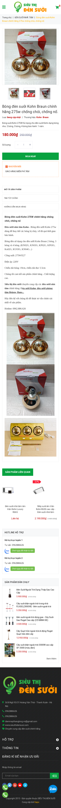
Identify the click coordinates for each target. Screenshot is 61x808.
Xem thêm (51, 658)
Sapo (36, 802)
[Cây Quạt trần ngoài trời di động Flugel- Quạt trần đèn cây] (10, 634)
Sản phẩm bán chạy (17, 582)
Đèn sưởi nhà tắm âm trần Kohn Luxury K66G (15, 509)
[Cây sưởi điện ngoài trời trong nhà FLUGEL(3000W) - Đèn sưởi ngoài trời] (10, 607)
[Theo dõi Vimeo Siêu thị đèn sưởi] (25, 785)
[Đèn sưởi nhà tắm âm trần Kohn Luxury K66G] (8, 490)
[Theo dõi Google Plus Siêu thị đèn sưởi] (15, 785)
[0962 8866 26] (5, 787)
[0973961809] (5, 794)
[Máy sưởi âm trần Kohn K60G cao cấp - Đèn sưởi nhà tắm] (39, 490)
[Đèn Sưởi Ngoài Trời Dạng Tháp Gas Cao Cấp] (10, 593)
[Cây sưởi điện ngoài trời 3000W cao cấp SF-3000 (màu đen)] (10, 650)
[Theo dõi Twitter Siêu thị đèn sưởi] (9, 785)
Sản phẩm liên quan (17, 472)
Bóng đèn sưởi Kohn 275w (43, 227)
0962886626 (18, 545)
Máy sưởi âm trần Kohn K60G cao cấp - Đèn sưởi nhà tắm (46, 509)
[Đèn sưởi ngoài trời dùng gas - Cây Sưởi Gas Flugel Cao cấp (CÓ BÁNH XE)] (10, 621)
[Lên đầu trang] (52, 802)
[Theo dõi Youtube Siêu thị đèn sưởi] (20, 785)
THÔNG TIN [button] (10, 748)
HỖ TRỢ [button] (7, 739)
